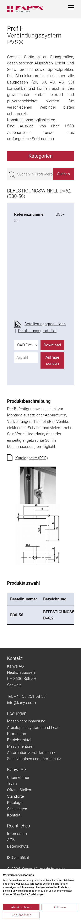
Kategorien (40, 156)
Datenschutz (17, 846)
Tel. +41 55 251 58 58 (26, 696)
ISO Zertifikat (18, 857)
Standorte (15, 796)
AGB (11, 839)
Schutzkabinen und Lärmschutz (34, 758)
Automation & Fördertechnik (31, 752)
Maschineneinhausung (26, 721)
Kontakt (13, 815)
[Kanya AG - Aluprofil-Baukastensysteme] (25, 9)
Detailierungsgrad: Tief (37, 330)
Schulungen (17, 809)
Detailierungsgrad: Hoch (45, 323)
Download (52, 345)
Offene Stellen (19, 789)
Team (12, 783)
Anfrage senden (52, 360)
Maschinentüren (20, 746)
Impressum (17, 833)
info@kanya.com (21, 702)
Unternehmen (18, 777)
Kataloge (14, 802)
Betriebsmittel (19, 740)
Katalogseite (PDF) (31, 458)
